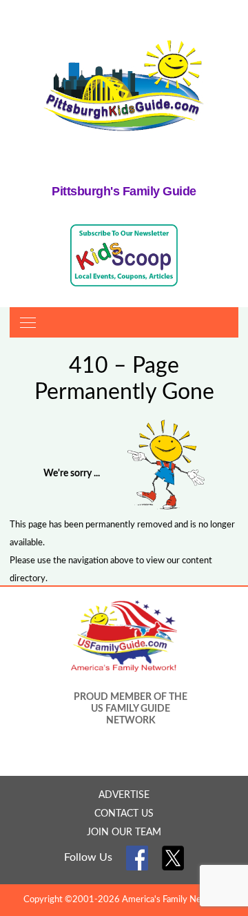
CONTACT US (124, 814)
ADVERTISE (124, 795)
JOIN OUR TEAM (124, 832)
